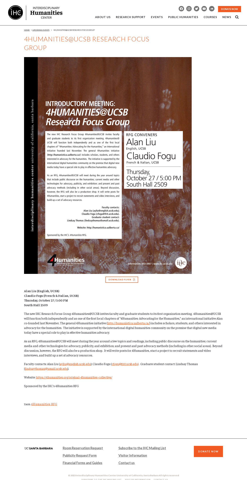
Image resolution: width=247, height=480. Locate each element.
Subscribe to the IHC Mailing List (142, 448)
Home (27, 30)
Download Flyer (119, 279)
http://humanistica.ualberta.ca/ (128, 323)
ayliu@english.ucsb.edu (75, 364)
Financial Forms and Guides (82, 463)
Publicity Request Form (80, 455)
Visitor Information (132, 455)
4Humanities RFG (44, 404)
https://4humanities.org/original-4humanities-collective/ (74, 377)
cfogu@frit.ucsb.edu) (125, 364)
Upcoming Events (40, 30)
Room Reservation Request (83, 448)
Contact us (126, 463)
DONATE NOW (229, 9)
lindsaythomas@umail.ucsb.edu (46, 369)
